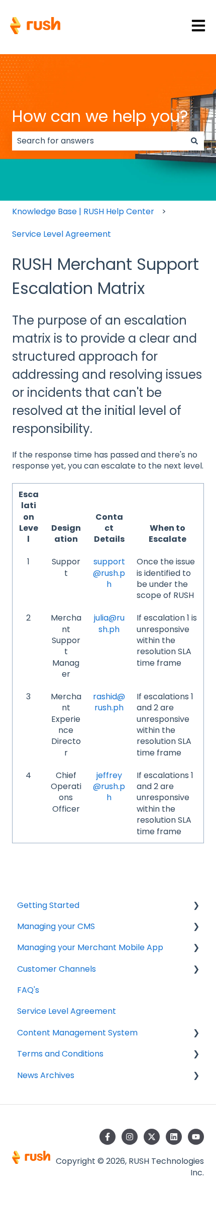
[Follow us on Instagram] (130, 1137)
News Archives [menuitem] (45, 1075)
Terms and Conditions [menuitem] (60, 1053)
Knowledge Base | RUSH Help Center (83, 211)
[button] (196, 906)
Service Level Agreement (61, 234)
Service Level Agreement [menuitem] (66, 1011)
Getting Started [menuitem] (48, 905)
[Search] (194, 140)
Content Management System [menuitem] (77, 1032)
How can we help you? (100, 116)
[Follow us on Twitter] (152, 1137)
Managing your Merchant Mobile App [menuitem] (90, 947)
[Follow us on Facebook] (107, 1137)
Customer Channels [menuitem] (56, 969)
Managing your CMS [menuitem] (56, 926)
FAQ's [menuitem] (28, 990)
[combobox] (98, 140)
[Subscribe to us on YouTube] (196, 1137)
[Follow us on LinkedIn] (174, 1137)
